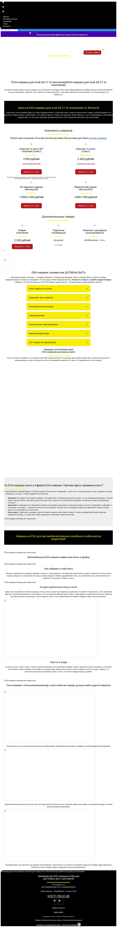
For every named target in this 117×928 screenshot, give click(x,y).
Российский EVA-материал (41, 306)
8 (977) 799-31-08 (95, 48)
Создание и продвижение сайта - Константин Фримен (56, 925)
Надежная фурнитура (39, 333)
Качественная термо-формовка (43, 324)
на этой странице (98, 138)
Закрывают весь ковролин (41, 297)
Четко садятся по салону (40, 288)
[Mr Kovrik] (38, 8)
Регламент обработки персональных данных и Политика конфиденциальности (58, 920)
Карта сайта (58, 912)
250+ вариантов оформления (42, 342)
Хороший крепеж (37, 315)
